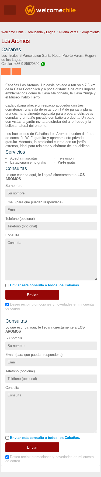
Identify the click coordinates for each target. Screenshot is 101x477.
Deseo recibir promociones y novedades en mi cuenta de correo (49, 306)
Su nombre (13, 186)
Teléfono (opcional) (20, 219)
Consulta (12, 235)
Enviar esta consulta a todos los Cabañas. (44, 285)
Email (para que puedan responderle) (33, 202)
